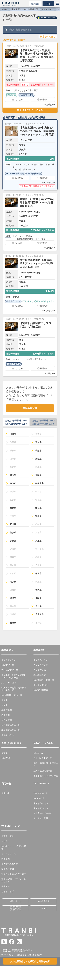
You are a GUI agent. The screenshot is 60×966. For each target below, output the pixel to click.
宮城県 (38, 442)
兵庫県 (38, 540)
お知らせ (5, 841)
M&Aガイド (38, 798)
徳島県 (38, 573)
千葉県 (38, 475)
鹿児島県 (39, 614)
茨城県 (38, 459)
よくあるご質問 (40, 818)
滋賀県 (13, 532)
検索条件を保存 (47, 36)
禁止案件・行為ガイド (43, 813)
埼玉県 (13, 475)
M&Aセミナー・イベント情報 (13, 847)
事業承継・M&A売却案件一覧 (25, 9)
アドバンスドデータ (42, 758)
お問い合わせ (15, 901)
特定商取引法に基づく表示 (13, 874)
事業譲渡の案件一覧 (10, 730)
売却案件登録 (39, 670)
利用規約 (5, 859)
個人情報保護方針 (9, 864)
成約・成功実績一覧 (42, 770)
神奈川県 (39, 483)
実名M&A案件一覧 (9, 670)
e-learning (38, 753)
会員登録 (35, 3)
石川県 (13, 524)
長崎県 (38, 598)
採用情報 (5, 886)
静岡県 (13, 508)
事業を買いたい (8, 660)
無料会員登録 (30, 408)
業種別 (4, 700)
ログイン (48, 3)
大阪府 (13, 540)
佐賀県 (13, 598)
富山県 (38, 516)
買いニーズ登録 (8, 682)
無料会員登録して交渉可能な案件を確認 (30, 961)
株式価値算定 (39, 675)
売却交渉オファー (41, 665)
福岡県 (38, 590)
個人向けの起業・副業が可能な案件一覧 (13, 688)
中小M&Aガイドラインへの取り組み (13, 880)
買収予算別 (6, 720)
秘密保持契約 (7, 869)
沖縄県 (13, 622)
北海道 (13, 434)
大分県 (38, 606)
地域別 (4, 705)
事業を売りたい (40, 660)
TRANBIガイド (40, 793)
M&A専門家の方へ (41, 690)
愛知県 (38, 508)
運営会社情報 (7, 836)
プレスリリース (8, 854)
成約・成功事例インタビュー (45, 764)
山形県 (38, 450)
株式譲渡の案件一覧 (10, 725)
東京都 (13, 483)
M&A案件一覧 (7, 665)
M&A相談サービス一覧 (11, 695)
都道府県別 (6, 710)
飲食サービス (48, 9)
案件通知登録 (7, 735)
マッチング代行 (40, 685)
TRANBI (4, 9)
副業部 (4, 753)
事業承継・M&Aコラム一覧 (45, 775)
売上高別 (5, 715)
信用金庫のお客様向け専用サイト (15, 908)
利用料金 (5, 793)
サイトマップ (7, 891)
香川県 (13, 581)
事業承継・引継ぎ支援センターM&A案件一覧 (13, 676)
